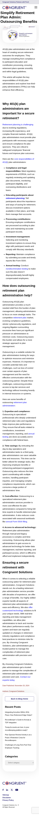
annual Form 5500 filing (16, 522)
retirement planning (15, 198)
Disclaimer (6, 797)
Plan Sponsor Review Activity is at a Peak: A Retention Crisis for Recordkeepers (18, 737)
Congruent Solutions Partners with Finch (15, 2)
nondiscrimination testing (17, 269)
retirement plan (20, 318)
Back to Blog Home (19, 699)
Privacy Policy (8, 800)
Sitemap (5, 795)
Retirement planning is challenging (17, 124)
